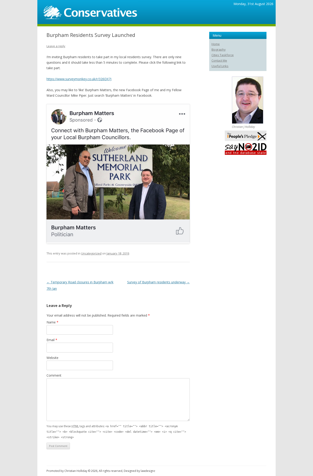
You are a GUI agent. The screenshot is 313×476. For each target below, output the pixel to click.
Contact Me (219, 60)
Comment (54, 375)
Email (52, 340)
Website (52, 358)
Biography (218, 49)
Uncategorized (91, 253)
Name (52, 322)
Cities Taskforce (222, 55)
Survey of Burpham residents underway (158, 282)
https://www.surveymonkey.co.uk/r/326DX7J (79, 79)
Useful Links (219, 66)
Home (215, 44)
